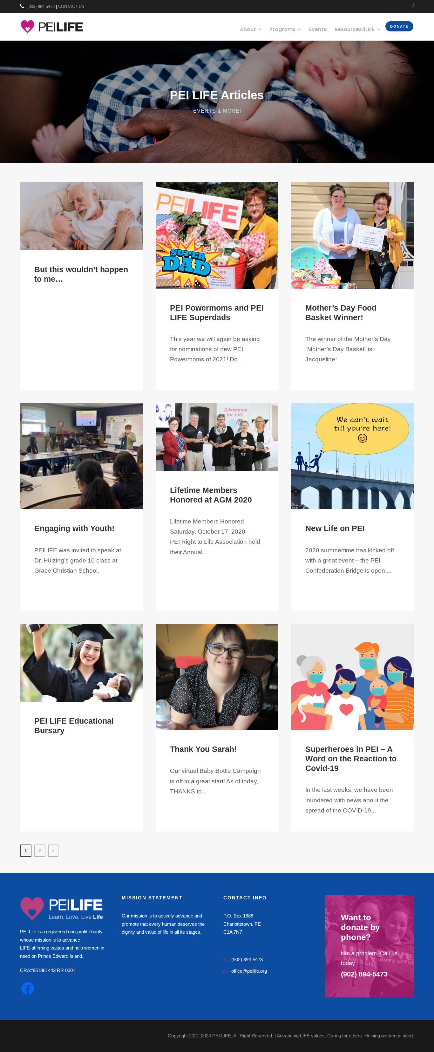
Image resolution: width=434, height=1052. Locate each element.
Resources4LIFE (355, 29)
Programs (282, 29)
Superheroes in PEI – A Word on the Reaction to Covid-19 (351, 759)
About (248, 29)
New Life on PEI (335, 528)
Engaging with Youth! (74, 528)
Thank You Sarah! (203, 749)
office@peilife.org (249, 971)
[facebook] (413, 6)
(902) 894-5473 (41, 6)
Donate (399, 26)
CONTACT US (71, 6)
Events (317, 29)
